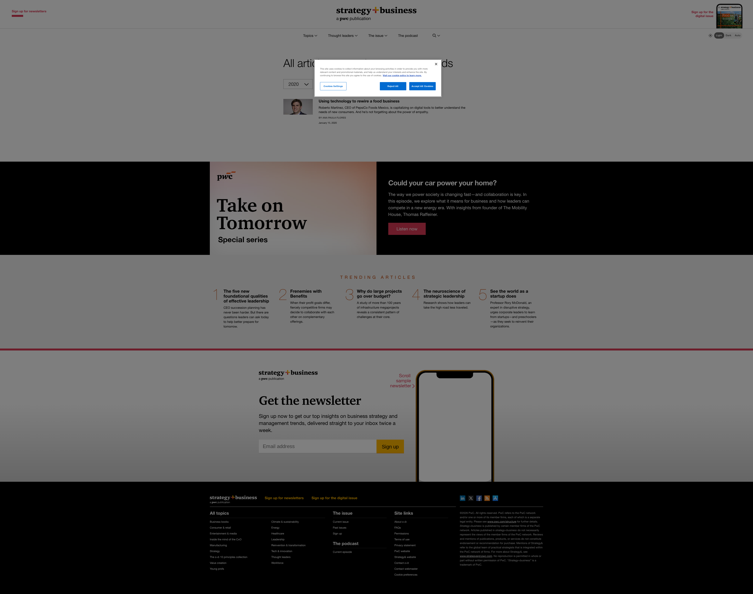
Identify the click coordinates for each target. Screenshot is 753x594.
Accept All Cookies (422, 86)
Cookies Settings (333, 86)
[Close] (436, 64)
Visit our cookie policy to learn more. (402, 75)
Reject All (392, 86)
